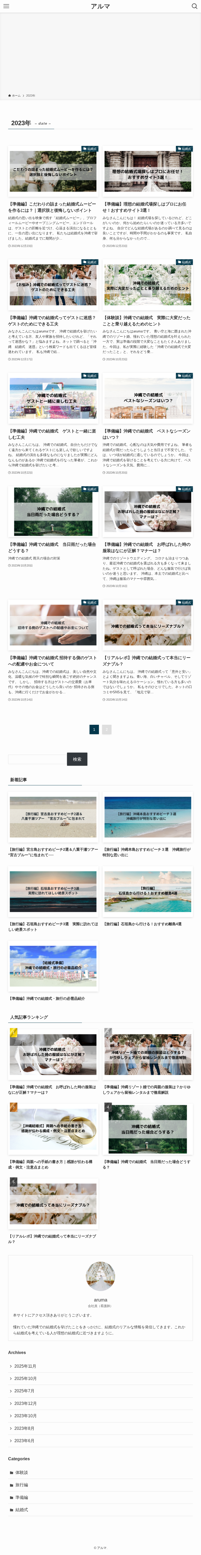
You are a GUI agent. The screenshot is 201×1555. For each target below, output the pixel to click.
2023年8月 (24, 1428)
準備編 (21, 1497)
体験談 (21, 1472)
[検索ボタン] (194, 6)
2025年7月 (24, 1391)
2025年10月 (25, 1378)
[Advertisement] (100, 54)
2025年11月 (25, 1366)
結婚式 (21, 1510)
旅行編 (21, 1485)
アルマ (100, 6)
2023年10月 (25, 1416)
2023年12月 (25, 1403)
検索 (77, 759)
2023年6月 (24, 1440)
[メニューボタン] (6, 6)
